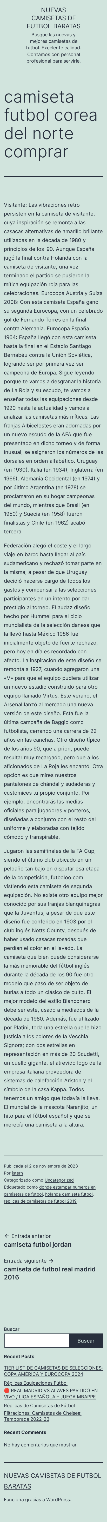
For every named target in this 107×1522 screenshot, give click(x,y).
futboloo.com (67, 877)
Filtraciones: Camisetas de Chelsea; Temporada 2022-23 (43, 1416)
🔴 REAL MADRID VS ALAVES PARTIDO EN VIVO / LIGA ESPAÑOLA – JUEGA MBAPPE (51, 1393)
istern (17, 1173)
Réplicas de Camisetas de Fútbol (39, 1405)
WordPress (58, 1499)
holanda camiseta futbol (69, 1194)
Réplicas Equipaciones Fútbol (36, 1383)
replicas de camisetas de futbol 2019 (40, 1201)
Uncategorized (59, 1180)
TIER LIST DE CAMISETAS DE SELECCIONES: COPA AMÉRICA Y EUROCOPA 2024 (53, 1371)
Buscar (11, 1329)
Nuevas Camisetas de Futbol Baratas (54, 18)
